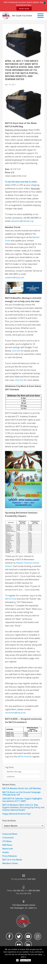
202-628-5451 (18, 890)
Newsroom (7, 848)
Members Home (10, 863)
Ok (17, 960)
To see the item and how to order (21, 181)
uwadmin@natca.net (14, 277)
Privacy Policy (25, 960)
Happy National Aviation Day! (16, 813)
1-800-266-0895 (33, 890)
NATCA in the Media (12, 859)
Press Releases (9, 856)
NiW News (7, 845)
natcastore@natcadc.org (22, 221)
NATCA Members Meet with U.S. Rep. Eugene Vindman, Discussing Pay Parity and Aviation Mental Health (23, 807)
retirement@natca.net (15, 712)
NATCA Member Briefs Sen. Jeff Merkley (21, 788)
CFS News (7, 841)
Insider (5, 852)
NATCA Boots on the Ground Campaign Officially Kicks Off (21, 793)
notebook (11, 776)
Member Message (14, 771)
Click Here (31, 879)
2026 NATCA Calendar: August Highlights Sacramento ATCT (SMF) (22, 799)
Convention (8, 837)
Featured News (9, 833)
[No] (44, 955)
